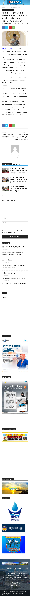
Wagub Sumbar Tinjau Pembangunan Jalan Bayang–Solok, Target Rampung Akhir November (21, 137)
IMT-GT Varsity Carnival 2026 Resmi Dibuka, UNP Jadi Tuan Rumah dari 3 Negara (15, 260)
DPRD (8, 7)
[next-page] (5, 196)
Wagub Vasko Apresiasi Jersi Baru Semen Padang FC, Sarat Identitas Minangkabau (14, 266)
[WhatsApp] (13, 27)
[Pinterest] (10, 27)
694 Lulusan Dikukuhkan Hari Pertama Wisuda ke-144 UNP (15, 278)
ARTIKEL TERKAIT (6, 164)
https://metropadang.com (15, 157)
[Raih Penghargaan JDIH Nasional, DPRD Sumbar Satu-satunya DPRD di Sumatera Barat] (5, 179)
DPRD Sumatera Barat (15, 7)
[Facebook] (3, 27)
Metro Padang (8, 23)
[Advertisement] (15, 317)
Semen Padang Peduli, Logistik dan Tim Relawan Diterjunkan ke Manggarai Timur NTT (13, 247)
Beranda (3, 7)
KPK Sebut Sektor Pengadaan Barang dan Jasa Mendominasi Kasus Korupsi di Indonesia (12, 253)
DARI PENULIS (16, 164)
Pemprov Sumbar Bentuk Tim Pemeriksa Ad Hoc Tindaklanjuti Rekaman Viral (13, 272)
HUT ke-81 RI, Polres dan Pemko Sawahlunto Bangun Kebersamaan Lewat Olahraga (14, 284)
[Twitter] (6, 27)
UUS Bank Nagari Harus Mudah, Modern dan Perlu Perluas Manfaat (8, 136)
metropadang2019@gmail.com (17, 585)
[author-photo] (15, 152)
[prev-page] (2, 196)
